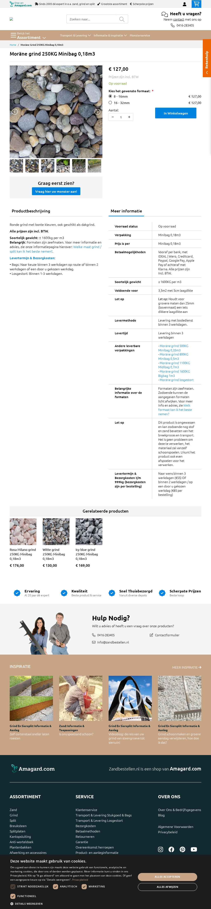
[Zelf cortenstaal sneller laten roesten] (31, 698)
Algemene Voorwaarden (175, 826)
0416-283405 (185, 25)
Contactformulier (167, 635)
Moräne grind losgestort (177, 380)
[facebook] (171, 849)
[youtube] (194, 849)
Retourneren (85, 836)
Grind (14, 815)
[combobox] (91, 19)
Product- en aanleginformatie (97, 852)
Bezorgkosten (86, 825)
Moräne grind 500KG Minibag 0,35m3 (173, 348)
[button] (71, 903)
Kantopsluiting (20, 836)
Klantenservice (86, 809)
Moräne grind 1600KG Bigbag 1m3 (174, 373)
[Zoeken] (122, 19)
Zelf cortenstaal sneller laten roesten (29, 736)
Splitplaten (17, 831)
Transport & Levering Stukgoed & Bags (104, 815)
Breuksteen (18, 825)
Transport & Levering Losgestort (99, 820)
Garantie (82, 841)
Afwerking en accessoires (28, 852)
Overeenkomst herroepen (95, 847)
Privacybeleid (167, 832)
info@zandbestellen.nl (113, 642)
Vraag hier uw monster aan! (56, 191)
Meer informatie (126, 210)
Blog (161, 815)
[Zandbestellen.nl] (11, 19)
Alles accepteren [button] (167, 877)
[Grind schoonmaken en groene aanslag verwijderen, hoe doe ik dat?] (179, 698)
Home (13, 44)
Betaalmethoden (88, 831)
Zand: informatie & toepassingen (71, 728)
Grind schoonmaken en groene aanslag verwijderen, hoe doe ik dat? (179, 738)
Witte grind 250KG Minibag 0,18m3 (54, 554)
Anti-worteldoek (21, 841)
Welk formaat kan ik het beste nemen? (175, 409)
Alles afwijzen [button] (167, 887)
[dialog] (105, 882)
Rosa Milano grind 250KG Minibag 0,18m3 (23, 554)
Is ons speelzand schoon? (76, 734)
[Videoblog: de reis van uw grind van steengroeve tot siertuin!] (130, 698)
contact (178, 19)
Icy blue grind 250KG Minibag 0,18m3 (87, 554)
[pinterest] (182, 849)
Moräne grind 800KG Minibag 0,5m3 (173, 356)
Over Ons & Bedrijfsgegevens (179, 809)
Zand (13, 809)
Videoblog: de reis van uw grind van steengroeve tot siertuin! (127, 738)
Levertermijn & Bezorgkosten (32, 257)
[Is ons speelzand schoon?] (80, 698)
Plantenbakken (20, 847)
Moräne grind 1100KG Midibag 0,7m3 (174, 365)
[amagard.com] (56, 768)
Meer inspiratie (185, 667)
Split (13, 820)
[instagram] (160, 849)
